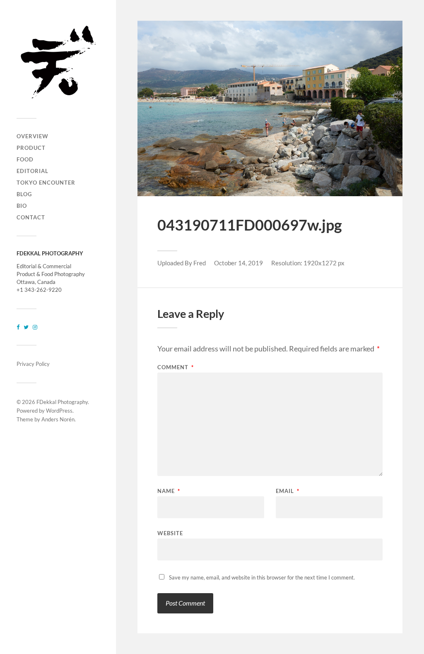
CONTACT (31, 217)
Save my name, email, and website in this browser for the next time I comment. (262, 577)
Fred (199, 263)
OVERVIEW (32, 136)
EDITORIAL (32, 171)
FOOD (25, 159)
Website (170, 533)
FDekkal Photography (62, 402)
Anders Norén (58, 419)
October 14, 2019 (238, 263)
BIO (22, 205)
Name (168, 491)
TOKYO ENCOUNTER (46, 182)
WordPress (59, 410)
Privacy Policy (33, 364)
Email (287, 491)
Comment (175, 367)
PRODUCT (31, 147)
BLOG (24, 194)
